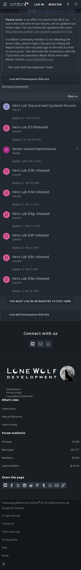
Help (4, 547)
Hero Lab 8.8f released (30, 235)
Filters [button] (71, 96)
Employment (13, 389)
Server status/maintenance (34, 148)
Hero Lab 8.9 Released (30, 127)
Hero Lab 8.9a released (30, 192)
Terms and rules (11, 531)
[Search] (76, 4)
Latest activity (9, 424)
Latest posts (9, 408)
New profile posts (12, 416)
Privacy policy (9, 539)
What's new (10, 400)
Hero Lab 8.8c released (30, 256)
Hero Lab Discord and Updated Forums (44, 105)
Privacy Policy (14, 392)
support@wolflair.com (39, 59)
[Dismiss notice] (74, 20)
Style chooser (12, 515)
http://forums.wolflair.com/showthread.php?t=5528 (38, 31)
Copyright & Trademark (19, 396)
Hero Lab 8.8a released (30, 278)
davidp (16, 153)
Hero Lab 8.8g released (30, 213)
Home (5, 555)
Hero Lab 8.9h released (30, 170)
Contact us (8, 523)
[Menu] (5, 4)
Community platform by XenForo (36, 502)
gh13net (74, 465)
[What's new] (68, 4)
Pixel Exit (19, 508)
